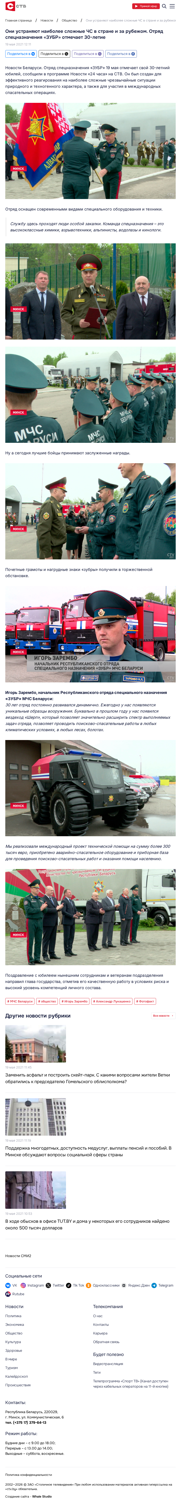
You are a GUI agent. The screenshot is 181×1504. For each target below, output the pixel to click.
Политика (13, 1316)
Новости (47, 20)
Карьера (100, 1333)
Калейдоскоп (16, 1376)
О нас (98, 1316)
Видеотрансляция (108, 1363)
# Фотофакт (145, 1001)
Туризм (11, 1367)
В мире (11, 1359)
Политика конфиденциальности (28, 1475)
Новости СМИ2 (18, 1256)
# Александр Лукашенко (111, 1001)
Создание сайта (17, 1496)
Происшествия (17, 1385)
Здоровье (13, 1350)
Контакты (101, 1324)
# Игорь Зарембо (74, 1001)
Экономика (14, 1324)
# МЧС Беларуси (19, 1001)
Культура (13, 1342)
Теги (96, 1372)
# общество (47, 1001)
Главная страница (18, 20)
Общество (69, 20)
